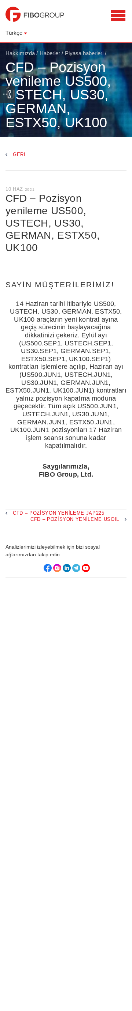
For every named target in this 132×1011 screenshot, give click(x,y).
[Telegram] (76, 568)
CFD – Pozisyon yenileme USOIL (74, 519)
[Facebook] (48, 568)
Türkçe (14, 33)
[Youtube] (86, 568)
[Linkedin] (67, 568)
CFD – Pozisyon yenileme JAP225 (58, 513)
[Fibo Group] (35, 18)
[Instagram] (57, 568)
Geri (19, 154)
